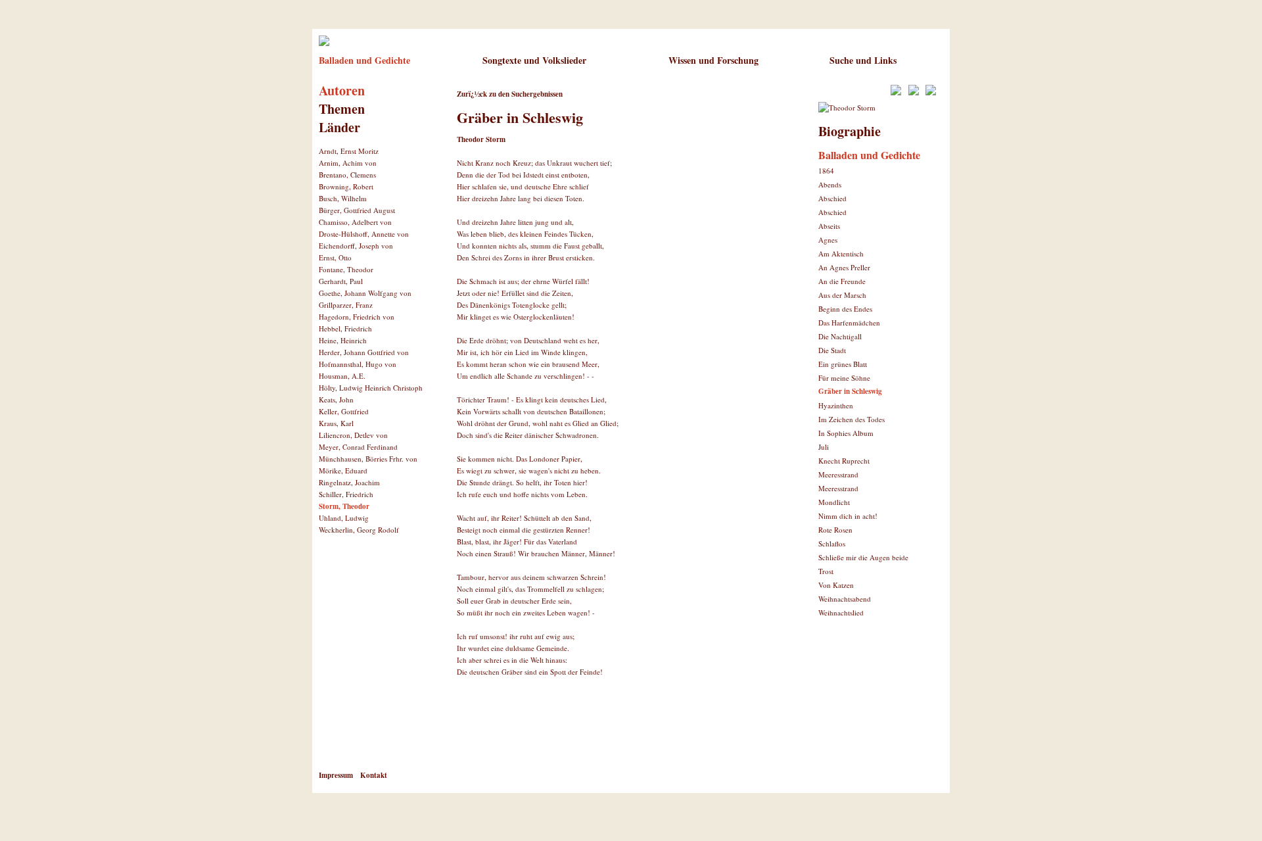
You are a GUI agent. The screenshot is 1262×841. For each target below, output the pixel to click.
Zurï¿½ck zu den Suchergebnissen (510, 94)
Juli (823, 447)
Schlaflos (831, 543)
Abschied (832, 198)
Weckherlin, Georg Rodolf (359, 530)
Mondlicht (834, 502)
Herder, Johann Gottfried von (364, 352)
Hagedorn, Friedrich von (356, 317)
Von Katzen (836, 585)
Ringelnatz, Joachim (349, 482)
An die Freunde (842, 281)
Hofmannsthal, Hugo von (357, 364)
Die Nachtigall (840, 336)
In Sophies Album (846, 433)
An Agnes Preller (844, 267)
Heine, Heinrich (343, 340)
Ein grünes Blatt (842, 364)
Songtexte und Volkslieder (534, 60)
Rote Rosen (835, 530)
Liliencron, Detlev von (353, 435)
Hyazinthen (835, 405)
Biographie (849, 131)
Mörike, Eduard (343, 470)
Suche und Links (863, 60)
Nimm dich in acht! (847, 516)
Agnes (827, 240)
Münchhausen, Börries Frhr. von (368, 459)
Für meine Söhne (844, 378)
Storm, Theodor (344, 506)
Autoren (342, 90)
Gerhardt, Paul (341, 281)
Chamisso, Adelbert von (355, 222)
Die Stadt (832, 350)
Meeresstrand (838, 474)
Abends (829, 184)
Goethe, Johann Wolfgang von (365, 293)
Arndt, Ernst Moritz (349, 151)
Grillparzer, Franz (346, 305)
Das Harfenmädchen (849, 322)
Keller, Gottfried (344, 411)
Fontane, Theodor (346, 269)
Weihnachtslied (841, 612)
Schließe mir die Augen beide (863, 557)
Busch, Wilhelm (343, 198)
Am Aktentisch (841, 253)
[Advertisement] (610, 733)
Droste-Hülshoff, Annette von (364, 234)
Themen (342, 108)
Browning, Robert (346, 186)
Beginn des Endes (845, 309)
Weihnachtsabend (844, 599)
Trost (825, 571)
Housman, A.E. (342, 376)
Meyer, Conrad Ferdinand (358, 447)
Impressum (336, 775)
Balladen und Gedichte (364, 60)
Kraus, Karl (336, 423)
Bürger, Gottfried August (357, 210)
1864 (826, 171)
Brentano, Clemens (347, 175)
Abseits (829, 226)
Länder (339, 127)
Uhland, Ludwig (344, 518)
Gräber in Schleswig (850, 391)
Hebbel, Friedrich (345, 328)
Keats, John (336, 399)
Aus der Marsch (842, 295)
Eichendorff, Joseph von (356, 246)
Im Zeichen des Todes (851, 419)
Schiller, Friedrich (346, 494)
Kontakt (373, 775)
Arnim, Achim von (348, 163)
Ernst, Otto (335, 257)
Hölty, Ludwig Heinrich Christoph (371, 388)
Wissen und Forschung (713, 60)
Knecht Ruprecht (844, 461)
